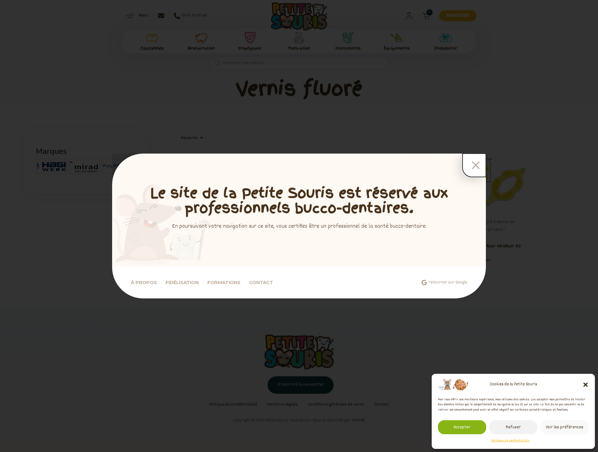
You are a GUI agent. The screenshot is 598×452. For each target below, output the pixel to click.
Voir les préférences (564, 427)
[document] (299, 226)
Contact (261, 282)
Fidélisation (182, 282)
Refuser (513, 427)
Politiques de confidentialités (510, 440)
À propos (144, 282)
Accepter (461, 427)
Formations (223, 282)
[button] (585, 385)
